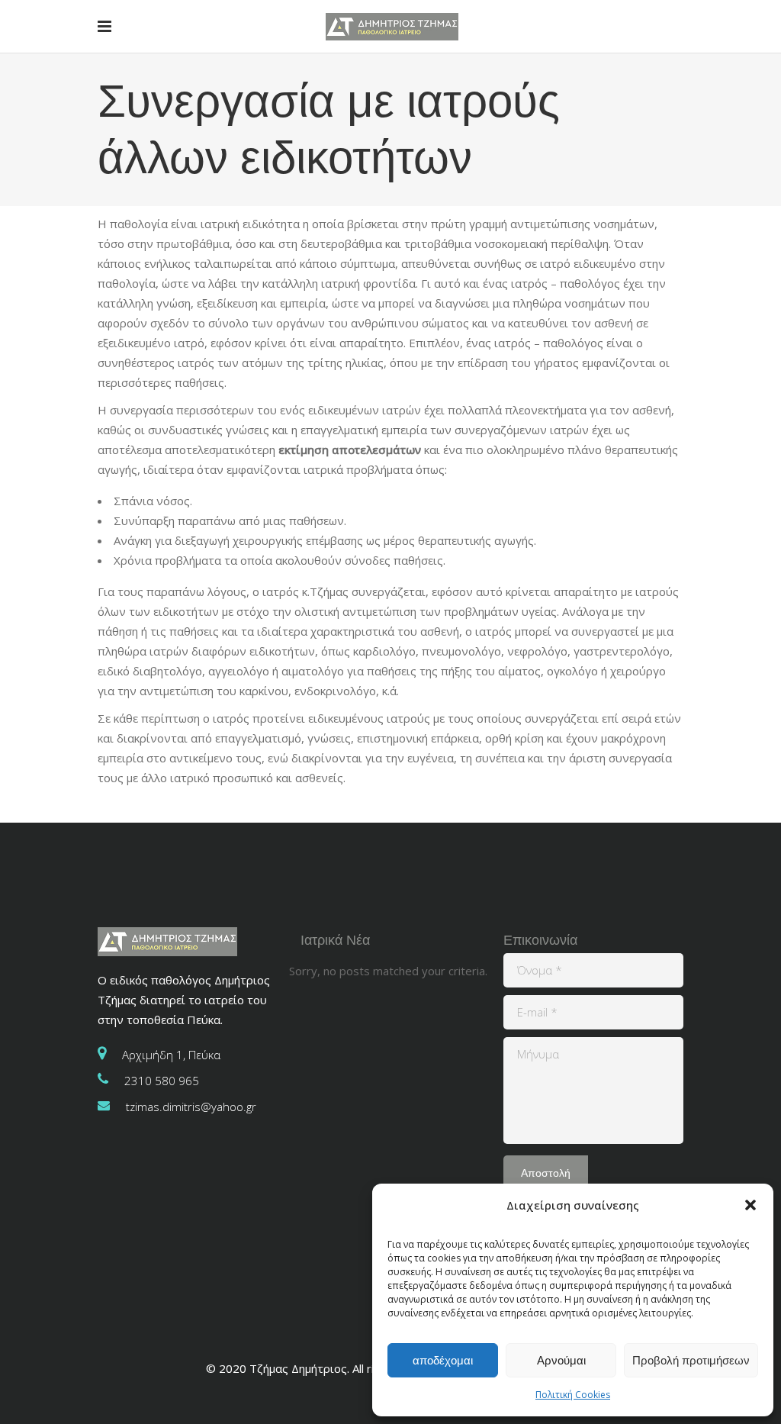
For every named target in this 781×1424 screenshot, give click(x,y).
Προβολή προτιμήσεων (691, 1360)
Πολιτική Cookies (572, 1394)
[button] (750, 1205)
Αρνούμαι (561, 1360)
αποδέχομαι (443, 1360)
